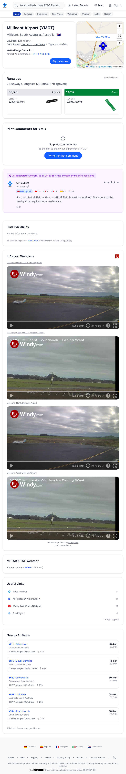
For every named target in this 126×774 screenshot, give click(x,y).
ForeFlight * (19, 613)
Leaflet (91, 66)
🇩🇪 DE (37, 191)
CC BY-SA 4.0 (89, 770)
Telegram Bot (20, 591)
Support (34, 757)
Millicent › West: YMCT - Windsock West (25, 332)
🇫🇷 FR (54, 191)
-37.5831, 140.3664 (33, 44)
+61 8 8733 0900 (40, 53)
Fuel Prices (57, 14)
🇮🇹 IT (45, 191)
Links (96, 14)
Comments (42, 14)
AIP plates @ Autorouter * (26, 598)
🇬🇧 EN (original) (24, 191)
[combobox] (38, 5)
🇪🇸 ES (63, 191)
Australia (48, 34)
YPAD (27, 567)
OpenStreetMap (105, 66)
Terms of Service (97, 757)
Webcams (72, 14)
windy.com (73, 542)
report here (33, 240)
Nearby (107, 14)
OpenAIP (115, 77)
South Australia (30, 34)
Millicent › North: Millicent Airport (22, 403)
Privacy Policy (63, 757)
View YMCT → (103, 37)
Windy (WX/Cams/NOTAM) (27, 606)
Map (17, 14)
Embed (47, 757)
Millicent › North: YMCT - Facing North (24, 262)
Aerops (68, 240)
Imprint (80, 757)
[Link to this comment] (27, 186)
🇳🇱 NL (71, 191)
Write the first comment (63, 155)
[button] (103, 46)
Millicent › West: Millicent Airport (21, 473)
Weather (86, 14)
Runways (28, 14)
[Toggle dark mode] (114, 757)
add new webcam (63, 545)
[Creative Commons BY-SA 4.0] (37, 770)
